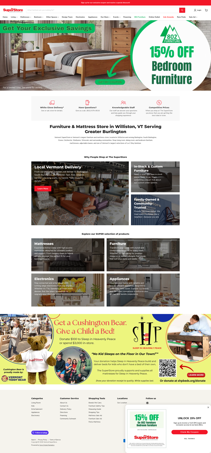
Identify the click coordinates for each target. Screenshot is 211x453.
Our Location (122, 403)
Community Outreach (68, 419)
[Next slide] (205, 55)
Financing (127, 17)
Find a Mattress (94, 422)
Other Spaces (52, 17)
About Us (63, 403)
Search (33, 440)
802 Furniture (140, 17)
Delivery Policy (65, 409)
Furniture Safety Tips (97, 406)
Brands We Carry (95, 403)
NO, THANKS (189, 438)
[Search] (182, 10)
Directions (64, 412)
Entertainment (36, 409)
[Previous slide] (6, 55)
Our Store (105, 17)
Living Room (36, 403)
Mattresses (25, 17)
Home (5, 17)
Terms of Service (55, 440)
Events (116, 17)
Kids (33, 406)
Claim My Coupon (190, 432)
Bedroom (38, 17)
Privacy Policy (42, 440)
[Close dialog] (208, 407)
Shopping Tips (94, 412)
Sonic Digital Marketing (47, 445)
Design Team (67, 17)
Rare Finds (181, 17)
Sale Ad (192, 17)
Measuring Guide (95, 409)
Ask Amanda (168, 17)
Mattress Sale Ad (95, 415)
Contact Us (64, 406)
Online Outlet (154, 17)
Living (13, 17)
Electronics (80, 17)
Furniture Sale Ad (95, 419)
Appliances (92, 17)
